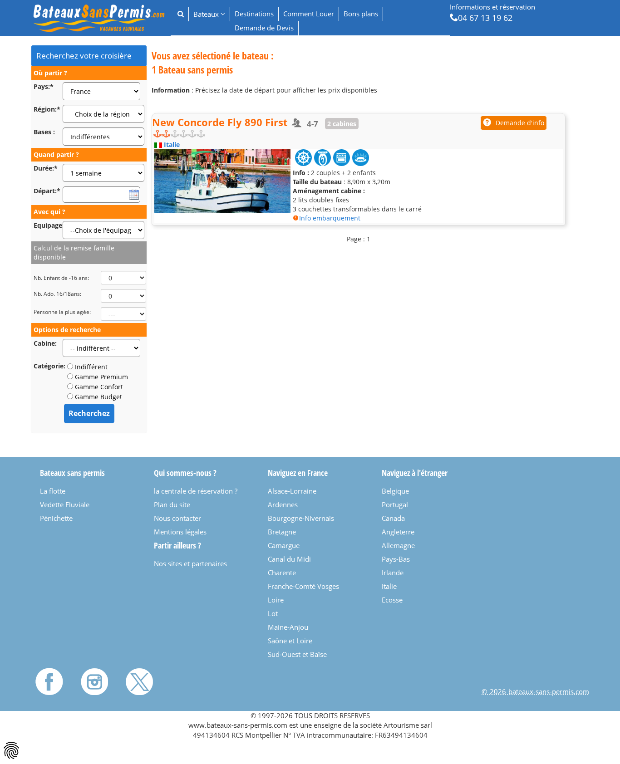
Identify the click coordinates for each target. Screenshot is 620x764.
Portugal (395, 504)
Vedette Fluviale (64, 504)
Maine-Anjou (288, 627)
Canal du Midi (289, 558)
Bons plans (361, 13)
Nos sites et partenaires (190, 563)
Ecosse (392, 599)
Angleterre (398, 531)
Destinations (254, 13)
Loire (276, 599)
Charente (282, 572)
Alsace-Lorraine (292, 490)
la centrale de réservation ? (195, 490)
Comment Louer (308, 13)
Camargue (284, 545)
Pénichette (56, 518)
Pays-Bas (396, 558)
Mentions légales (180, 531)
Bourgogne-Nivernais (301, 518)
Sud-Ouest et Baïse (297, 654)
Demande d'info (520, 122)
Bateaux (207, 14)
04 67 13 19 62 (485, 17)
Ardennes (283, 504)
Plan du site (172, 504)
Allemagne (398, 545)
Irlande (392, 572)
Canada (393, 518)
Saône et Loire (290, 640)
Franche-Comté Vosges (303, 586)
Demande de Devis (264, 27)
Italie (389, 586)
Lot (273, 613)
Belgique (395, 490)
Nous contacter (177, 518)
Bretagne (282, 531)
